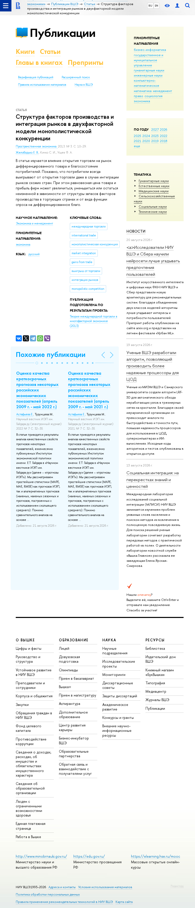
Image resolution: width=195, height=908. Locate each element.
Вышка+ (65, 686)
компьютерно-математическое (146, 83)
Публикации (62, 32)
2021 (137, 141)
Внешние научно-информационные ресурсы (117, 730)
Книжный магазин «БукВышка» (159, 672)
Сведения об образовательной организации (30, 788)
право (138, 96)
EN (156, 5)
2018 (163, 141)
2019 (155, 141)
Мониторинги (113, 674)
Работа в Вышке (28, 836)
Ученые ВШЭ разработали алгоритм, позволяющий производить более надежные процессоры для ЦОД (152, 366)
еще (137, 146)
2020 (146, 141)
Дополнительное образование (73, 714)
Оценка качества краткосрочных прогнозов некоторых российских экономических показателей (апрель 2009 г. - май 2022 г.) (37, 390)
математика (143, 90)
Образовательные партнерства (74, 753)
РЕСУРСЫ (155, 640)
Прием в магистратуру (77, 695)
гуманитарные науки (149, 70)
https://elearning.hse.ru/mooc (155, 856)
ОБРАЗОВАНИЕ (73, 640)
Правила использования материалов (42, 85)
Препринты (85, 62)
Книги (25, 51)
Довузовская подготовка (69, 659)
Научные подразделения (114, 650)
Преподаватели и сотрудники (30, 685)
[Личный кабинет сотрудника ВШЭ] (177, 5)
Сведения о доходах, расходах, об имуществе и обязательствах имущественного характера (33, 764)
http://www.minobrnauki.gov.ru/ (41, 856)
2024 (146, 135)
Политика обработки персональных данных (48, 894)
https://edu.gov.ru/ (89, 856)
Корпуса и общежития (34, 695)
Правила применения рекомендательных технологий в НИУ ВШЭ (64, 902)
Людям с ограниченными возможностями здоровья (29, 808)
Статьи (50, 51)
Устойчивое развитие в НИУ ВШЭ (34, 672)
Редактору (177, 886)
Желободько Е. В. (27, 152)
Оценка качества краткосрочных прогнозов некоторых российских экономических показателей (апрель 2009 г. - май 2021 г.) (89, 390)
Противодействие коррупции (31, 741)
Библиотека (155, 648)
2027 (155, 129)
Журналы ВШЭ (157, 699)
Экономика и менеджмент (34, 223)
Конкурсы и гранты (118, 717)
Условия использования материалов (105, 887)
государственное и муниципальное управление (148, 60)
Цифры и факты (28, 648)
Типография (155, 682)
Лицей (64, 648)
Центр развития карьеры (72, 727)
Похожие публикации (51, 354)
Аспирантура (69, 703)
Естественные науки (154, 186)
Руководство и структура (28, 659)
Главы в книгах (39, 62)
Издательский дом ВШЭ (160, 659)
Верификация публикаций (35, 77)
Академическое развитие (115, 707)
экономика (142, 101)
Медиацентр (155, 691)
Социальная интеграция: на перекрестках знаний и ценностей (152, 479)
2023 (155, 135)
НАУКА (109, 640)
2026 (163, 129)
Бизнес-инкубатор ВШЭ (74, 740)
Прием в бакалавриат (76, 678)
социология (153, 96)
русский (34, 254)
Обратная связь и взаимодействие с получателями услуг (75, 769)
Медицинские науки (154, 191)
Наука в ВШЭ (84, 85)
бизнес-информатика (150, 49)
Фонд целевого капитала (28, 728)
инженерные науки (148, 75)
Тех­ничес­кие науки (153, 211)
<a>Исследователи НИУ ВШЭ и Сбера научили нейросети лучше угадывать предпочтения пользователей (153, 260)
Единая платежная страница (30, 825)
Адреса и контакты (62, 887)
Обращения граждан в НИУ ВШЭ (34, 715)
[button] (36, 363)
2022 (163, 135)
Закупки (22, 704)
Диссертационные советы (117, 685)
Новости (135, 231)
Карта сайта (124, 902)
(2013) (93, 321)
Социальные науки (153, 206)
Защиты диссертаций (119, 695)
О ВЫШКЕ (25, 640)
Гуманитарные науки (154, 180)
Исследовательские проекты (118, 663)
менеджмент (162, 90)
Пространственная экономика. (37, 146)
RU (150, 5)
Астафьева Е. (24, 414)
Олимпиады (68, 670)
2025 (137, 135)
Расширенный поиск (76, 77)
